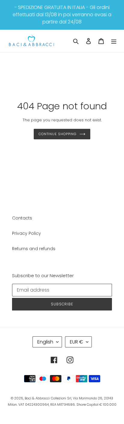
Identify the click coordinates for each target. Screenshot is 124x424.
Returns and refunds (33, 249)
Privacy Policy (26, 233)
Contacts (22, 218)
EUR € (76, 341)
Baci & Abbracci (37, 398)
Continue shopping (57, 134)
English (45, 341)
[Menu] (113, 41)
